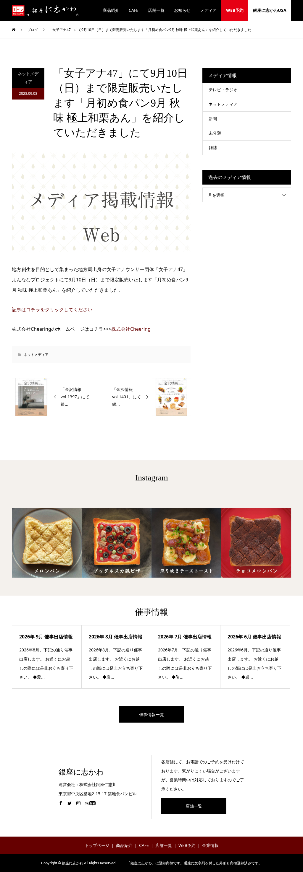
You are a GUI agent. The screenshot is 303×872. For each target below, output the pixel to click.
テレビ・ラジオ (223, 89)
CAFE (133, 10)
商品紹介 (111, 10)
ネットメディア (28, 77)
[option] (47, 543)
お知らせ (182, 10)
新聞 (213, 118)
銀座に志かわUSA (269, 10)
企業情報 (210, 845)
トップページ (97, 845)
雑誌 (213, 147)
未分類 (215, 133)
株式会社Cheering (131, 329)
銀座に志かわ (81, 772)
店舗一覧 (156, 10)
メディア (208, 10)
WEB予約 (235, 10)
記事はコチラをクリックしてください (52, 309)
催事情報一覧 (151, 714)
